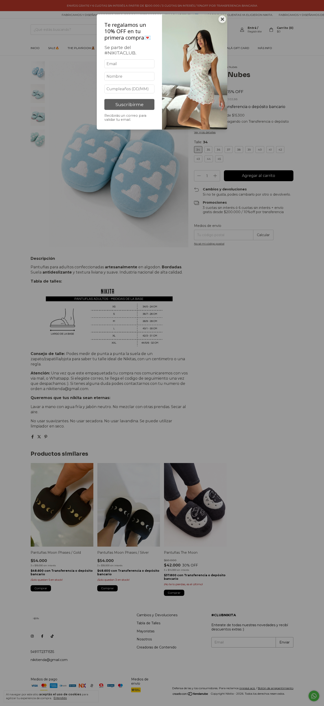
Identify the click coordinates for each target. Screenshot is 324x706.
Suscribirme (129, 104)
